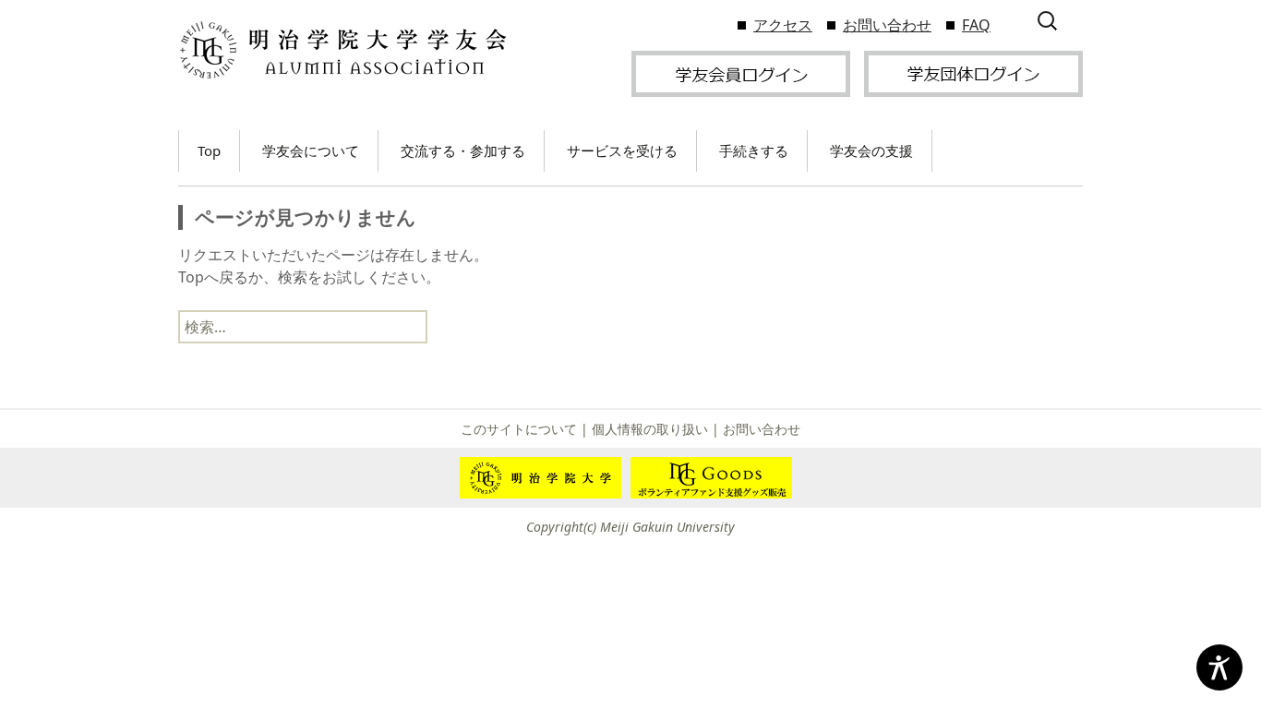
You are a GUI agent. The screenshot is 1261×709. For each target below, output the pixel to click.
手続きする (753, 150)
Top (209, 150)
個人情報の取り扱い (650, 429)
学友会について (310, 150)
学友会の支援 (871, 150)
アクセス (782, 25)
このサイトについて (519, 429)
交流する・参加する (463, 150)
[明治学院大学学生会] (342, 50)
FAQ (976, 25)
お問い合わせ (887, 25)
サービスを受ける (622, 150)
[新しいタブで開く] (740, 72)
